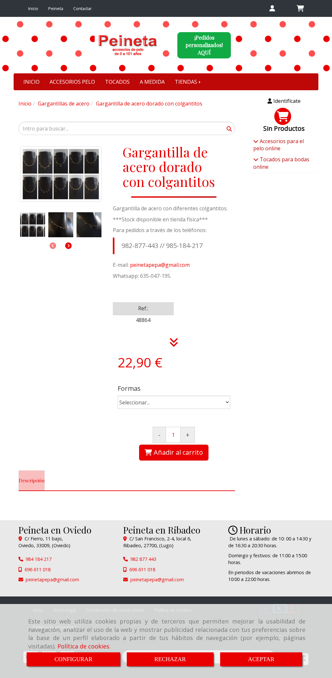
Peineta (55, 8)
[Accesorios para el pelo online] (255, 141)
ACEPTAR (261, 659)
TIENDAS (186, 81)
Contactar (82, 8)
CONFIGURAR (73, 659)
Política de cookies (83, 646)
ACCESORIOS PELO (72, 81)
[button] (272, 9)
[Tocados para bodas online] (255, 159)
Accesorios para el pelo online (278, 145)
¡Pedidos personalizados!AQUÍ (204, 45)
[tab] (31, 480)
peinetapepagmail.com (160, 264)
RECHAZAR (170, 659)
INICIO (31, 81)
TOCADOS (117, 81)
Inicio (33, 8)
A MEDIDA (152, 81)
